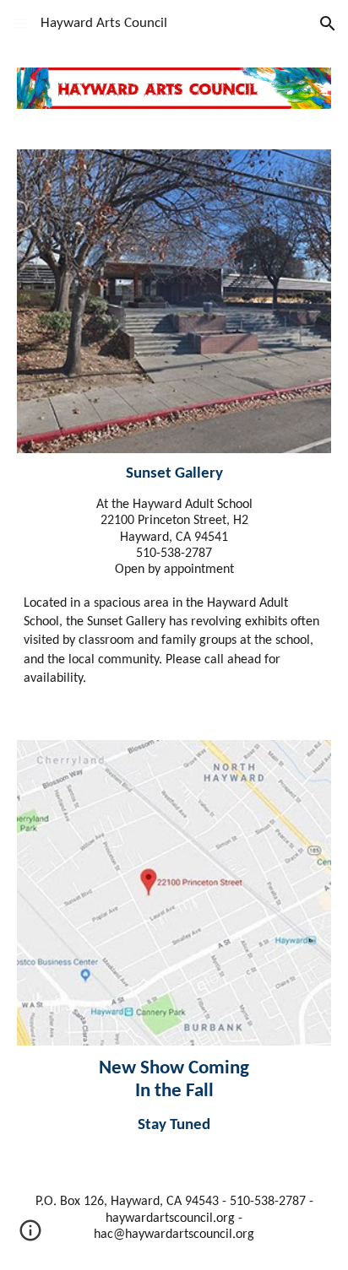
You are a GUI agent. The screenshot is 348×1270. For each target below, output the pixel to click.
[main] (174, 576)
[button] (20, 23)
